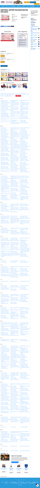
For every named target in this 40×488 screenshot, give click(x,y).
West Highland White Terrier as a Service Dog (15, 431)
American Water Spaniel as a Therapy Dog (15, 123)
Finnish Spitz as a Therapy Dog (14, 231)
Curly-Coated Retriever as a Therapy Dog (24, 197)
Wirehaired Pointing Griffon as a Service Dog (24, 433)
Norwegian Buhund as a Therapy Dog (14, 327)
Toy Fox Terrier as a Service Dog (14, 421)
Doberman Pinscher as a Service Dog (14, 207)
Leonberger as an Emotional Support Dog (24, 294)
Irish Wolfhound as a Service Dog (23, 268)
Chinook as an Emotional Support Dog (14, 195)
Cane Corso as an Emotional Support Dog (5, 185)
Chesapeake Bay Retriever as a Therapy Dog (15, 177)
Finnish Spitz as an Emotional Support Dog (15, 232)
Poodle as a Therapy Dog (13, 364)
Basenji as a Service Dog (3, 131)
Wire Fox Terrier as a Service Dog (14, 440)
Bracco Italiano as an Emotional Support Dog (24, 149)
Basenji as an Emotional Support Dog (5, 133)
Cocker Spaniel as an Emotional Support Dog (24, 187)
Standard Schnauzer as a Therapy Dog (24, 402)
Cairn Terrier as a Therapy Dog (4, 177)
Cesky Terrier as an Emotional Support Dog (5, 199)
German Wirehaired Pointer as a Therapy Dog (5, 254)
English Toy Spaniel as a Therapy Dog (24, 217)
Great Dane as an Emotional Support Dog (24, 244)
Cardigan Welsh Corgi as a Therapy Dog (5, 187)
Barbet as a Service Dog (3, 127)
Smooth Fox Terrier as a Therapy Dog (14, 408)
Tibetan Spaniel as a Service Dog (4, 420)
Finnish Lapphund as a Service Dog (4, 231)
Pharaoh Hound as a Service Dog (4, 368)
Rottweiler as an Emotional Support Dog (15, 379)
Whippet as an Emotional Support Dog (14, 439)
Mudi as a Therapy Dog (22, 316)
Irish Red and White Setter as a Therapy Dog (5, 275)
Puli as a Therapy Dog (22, 359)
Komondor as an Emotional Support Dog (24, 285)
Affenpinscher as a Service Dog (4, 100)
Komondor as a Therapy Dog (13, 290)
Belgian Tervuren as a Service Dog (4, 166)
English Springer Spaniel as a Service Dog (15, 219)
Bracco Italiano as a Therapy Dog (23, 148)
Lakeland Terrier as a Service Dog (4, 303)
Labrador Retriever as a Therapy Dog (4, 295)
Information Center (35, 482)
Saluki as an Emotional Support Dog (4, 389)
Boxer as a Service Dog (22, 140)
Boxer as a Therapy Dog (22, 141)
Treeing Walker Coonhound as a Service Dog (24, 419)
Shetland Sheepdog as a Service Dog (5, 411)
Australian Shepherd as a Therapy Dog (24, 112)
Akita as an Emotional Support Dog (4, 113)
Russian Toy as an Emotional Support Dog (24, 378)
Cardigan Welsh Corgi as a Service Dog (5, 186)
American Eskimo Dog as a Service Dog (15, 102)
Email (9, 26)
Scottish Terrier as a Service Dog (4, 402)
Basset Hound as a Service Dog (4, 134)
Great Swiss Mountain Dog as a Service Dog (24, 249)
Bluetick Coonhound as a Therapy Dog (14, 159)
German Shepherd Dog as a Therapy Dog (5, 243)
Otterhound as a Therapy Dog (23, 339)
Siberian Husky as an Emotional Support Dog (15, 395)
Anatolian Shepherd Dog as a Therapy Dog (24, 103)
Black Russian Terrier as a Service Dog (14, 150)
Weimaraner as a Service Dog (4, 431)
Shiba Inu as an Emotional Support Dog (15, 388)
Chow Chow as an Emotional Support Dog (15, 198)
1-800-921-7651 (27, 2)
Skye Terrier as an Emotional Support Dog (15, 402)
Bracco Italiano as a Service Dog (23, 147)
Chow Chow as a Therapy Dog (14, 197)
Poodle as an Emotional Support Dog (14, 365)
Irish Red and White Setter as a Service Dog (5, 274)
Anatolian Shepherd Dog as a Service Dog (24, 102)
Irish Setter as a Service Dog (13, 268)
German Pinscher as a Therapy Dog (4, 239)
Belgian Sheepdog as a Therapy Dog (4, 163)
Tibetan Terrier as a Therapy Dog (14, 419)
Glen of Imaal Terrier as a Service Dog (14, 242)
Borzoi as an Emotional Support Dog (24, 131)
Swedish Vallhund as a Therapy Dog (23, 410)
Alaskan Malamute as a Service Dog (4, 114)
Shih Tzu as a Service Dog (13, 389)
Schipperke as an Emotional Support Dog (5, 396)
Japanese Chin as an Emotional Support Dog (24, 281)
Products (38, 5)
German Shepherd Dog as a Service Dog (5, 242)
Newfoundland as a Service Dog (4, 332)
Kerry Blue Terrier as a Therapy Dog (14, 285)
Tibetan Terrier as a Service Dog (14, 418)
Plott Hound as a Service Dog (14, 348)
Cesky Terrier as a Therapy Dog (4, 198)
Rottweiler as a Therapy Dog (13, 378)
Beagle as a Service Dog (3, 138)
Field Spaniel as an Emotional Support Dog (5, 230)
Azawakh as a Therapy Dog (23, 121)
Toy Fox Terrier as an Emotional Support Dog (24, 418)
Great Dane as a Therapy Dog (23, 243)
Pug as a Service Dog (22, 354)
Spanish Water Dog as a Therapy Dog (24, 389)
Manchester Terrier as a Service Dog (4, 311)
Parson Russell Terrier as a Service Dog (5, 349)
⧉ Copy (12, 26)
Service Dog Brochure (24, 483)
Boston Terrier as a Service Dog (23, 132)
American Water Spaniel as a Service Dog (15, 122)
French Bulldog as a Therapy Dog (23, 232)
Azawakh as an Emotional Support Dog (24, 122)
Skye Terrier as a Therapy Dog (14, 401)
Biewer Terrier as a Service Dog (14, 142)
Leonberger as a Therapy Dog (14, 303)
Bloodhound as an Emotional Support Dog (15, 157)
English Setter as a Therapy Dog (14, 217)
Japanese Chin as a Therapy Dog (14, 281)
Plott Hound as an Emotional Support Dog (15, 350)
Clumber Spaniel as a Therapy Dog (23, 181)
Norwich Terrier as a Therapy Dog (23, 327)
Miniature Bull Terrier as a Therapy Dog (15, 315)
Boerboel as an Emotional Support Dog (15, 165)
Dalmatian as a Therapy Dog (4, 208)
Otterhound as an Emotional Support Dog (24, 340)
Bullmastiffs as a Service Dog (23, 169)
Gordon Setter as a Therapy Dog (14, 252)
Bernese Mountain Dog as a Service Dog (15, 134)
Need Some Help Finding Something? (34, 13)
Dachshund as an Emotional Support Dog (5, 206)
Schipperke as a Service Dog (4, 394)
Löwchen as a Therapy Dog (23, 300)
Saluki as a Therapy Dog (3, 388)
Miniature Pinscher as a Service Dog (14, 318)
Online (33, 21)
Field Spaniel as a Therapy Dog (4, 229)
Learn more (3, 471)
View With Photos (18, 95)
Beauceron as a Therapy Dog (4, 146)
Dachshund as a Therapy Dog (4, 205)
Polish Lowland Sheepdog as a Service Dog (15, 355)
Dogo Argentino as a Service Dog (14, 211)
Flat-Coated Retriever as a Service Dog (14, 233)
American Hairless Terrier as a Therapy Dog (15, 112)
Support (6, 483)
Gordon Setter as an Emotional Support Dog (15, 253)
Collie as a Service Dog (22, 188)
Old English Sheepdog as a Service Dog (5, 339)
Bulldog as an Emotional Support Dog (24, 168)
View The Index (8, 69)
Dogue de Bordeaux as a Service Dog (24, 207)
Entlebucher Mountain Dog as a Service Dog (24, 220)
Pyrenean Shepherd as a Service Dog (24, 365)
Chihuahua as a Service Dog (13, 180)
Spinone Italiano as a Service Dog (23, 392)
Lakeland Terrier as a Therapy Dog (14, 294)
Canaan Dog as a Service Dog (4, 179)
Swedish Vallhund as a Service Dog (23, 409)
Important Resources (15, 483)
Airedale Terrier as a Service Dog (4, 107)
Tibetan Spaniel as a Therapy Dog (4, 421)
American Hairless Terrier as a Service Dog (15, 111)
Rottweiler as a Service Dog (13, 377)
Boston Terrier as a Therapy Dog (23, 133)
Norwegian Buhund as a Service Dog (14, 326)
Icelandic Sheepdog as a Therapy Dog (5, 271)
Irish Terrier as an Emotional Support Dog (15, 274)
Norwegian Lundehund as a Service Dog (15, 335)
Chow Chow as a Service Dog (14, 196)
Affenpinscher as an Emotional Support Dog (5, 102)
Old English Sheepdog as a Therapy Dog (5, 340)
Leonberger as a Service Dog (14, 302)
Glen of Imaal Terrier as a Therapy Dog (14, 243)
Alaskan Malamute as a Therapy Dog (5, 115)
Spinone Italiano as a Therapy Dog (23, 393)
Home (1, 5)
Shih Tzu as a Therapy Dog (13, 390)
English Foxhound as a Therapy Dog (4, 221)
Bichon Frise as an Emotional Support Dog (15, 141)
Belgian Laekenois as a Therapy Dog (4, 154)
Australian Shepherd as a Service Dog (24, 111)
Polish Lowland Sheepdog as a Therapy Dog (15, 356)
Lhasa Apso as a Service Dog (23, 295)
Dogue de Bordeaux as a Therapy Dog (24, 208)
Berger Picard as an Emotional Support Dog (15, 133)
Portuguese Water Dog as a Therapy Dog (24, 351)
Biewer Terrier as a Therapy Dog (14, 143)
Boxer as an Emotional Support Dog (24, 142)
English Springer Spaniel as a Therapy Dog (15, 220)
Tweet (6, 26)
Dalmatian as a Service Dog (4, 207)
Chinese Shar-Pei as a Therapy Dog (14, 189)
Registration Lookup (33, 2)
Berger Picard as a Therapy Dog (14, 132)
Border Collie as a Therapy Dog (14, 167)
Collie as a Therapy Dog (22, 189)
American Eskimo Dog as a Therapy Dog (15, 103)
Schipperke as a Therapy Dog (4, 395)
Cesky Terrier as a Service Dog (4, 197)
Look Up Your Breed (4, 65)
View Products (35, 0)
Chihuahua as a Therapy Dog (13, 181)
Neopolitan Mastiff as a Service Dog (4, 328)
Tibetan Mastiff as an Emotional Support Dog (5, 419)
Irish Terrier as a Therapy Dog (14, 273)
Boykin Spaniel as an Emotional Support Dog (24, 146)
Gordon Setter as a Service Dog (14, 251)
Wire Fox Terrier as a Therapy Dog (14, 441)
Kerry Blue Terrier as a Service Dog (4, 289)
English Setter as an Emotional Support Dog (15, 218)
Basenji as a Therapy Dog (3, 132)
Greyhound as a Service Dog (23, 253)
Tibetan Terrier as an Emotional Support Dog (15, 420)
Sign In (38, 0)
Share (2, 26)
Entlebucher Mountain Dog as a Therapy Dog (24, 221)
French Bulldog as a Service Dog (23, 231)
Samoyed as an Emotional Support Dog (5, 393)
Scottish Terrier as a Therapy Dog (4, 403)
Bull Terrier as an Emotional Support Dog (24, 164)
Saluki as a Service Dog (3, 387)
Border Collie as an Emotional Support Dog (15, 168)
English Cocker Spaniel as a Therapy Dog (5, 217)
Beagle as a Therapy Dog (3, 139)
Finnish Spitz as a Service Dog (14, 230)
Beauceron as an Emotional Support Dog (5, 147)
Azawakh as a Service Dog (23, 120)
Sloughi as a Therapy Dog (13, 404)
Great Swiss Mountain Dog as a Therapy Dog (24, 250)
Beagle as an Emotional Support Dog (5, 140)
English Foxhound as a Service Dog (4, 220)
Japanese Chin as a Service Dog (4, 281)
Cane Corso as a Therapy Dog (4, 184)
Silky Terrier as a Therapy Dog (14, 397)
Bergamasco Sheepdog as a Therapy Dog (15, 127)
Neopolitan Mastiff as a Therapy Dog (5, 329)
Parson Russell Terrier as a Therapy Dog (5, 350)
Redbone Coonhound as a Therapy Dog (5, 377)
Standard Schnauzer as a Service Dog (24, 401)
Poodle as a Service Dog (13, 363)
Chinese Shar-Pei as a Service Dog (14, 188)
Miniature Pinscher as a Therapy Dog (24, 307)
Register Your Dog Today (15, 462)
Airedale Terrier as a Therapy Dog (4, 108)
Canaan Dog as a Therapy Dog (4, 180)
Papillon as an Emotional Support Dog (5, 348)
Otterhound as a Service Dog (14, 341)
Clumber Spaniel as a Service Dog (23, 180)
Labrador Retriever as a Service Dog (4, 294)
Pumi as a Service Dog (22, 361)
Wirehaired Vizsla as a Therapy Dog (23, 439)
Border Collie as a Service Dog (14, 166)
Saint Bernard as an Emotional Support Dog (5, 386)
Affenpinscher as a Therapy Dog (4, 101)
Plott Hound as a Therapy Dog (14, 349)
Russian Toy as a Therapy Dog (23, 377)
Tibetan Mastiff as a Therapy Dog (4, 418)
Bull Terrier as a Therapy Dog (23, 163)
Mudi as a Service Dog (22, 315)
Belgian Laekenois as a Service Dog (4, 153)
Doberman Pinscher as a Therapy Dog (14, 208)
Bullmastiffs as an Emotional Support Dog (24, 171)
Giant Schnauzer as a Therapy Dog (14, 239)
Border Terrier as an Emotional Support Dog (24, 127)
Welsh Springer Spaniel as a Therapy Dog (5, 436)
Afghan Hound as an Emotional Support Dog (5, 106)
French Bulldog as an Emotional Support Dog (24, 233)
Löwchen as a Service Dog (23, 299)
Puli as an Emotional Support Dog (23, 360)
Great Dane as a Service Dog (23, 242)
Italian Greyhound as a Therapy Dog (23, 274)
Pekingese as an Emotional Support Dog (5, 356)
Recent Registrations (32, 483)
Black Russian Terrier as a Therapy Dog (15, 151)
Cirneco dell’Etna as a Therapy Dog (23, 179)
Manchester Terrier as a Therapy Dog (5, 312)
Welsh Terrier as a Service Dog (4, 439)
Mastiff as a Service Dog (3, 315)
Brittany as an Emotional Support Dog (24, 156)
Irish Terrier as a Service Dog (14, 272)
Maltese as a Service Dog (3, 307)
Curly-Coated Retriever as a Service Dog (24, 196)
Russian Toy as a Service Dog (23, 376)
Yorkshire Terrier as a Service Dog (4, 450)
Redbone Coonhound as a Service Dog (5, 376)
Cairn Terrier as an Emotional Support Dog (5, 178)
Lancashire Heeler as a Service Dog (14, 297)
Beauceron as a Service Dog (4, 145)
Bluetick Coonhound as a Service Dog (14, 158)
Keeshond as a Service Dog (4, 285)
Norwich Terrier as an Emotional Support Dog (24, 328)
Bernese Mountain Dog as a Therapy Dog (15, 135)
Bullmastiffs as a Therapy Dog (23, 170)
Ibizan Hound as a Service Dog (4, 266)
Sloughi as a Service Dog (13, 403)
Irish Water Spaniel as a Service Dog (14, 275)
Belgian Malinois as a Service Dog (4, 157)
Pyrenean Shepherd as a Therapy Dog (24, 366)
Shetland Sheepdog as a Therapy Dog (5, 412)
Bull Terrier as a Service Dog (23, 162)
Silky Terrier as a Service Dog (14, 396)
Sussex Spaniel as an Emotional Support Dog (24, 408)
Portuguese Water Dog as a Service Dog (24, 350)
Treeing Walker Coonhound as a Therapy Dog (24, 420)
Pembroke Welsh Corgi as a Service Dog (5, 357)
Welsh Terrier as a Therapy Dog (4, 440)
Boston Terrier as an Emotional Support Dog (24, 134)
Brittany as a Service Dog (22, 154)
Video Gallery (28, 482)
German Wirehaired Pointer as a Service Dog (5, 253)
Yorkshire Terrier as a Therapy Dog (14, 450)
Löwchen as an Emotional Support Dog (24, 301)
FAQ (9, 483)
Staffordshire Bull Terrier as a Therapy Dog (24, 398)
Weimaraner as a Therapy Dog (4, 432)
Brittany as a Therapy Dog (23, 155)
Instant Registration (13, 482)
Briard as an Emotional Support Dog (24, 153)
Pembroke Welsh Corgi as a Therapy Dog (5, 358)
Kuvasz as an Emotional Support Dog (24, 289)
